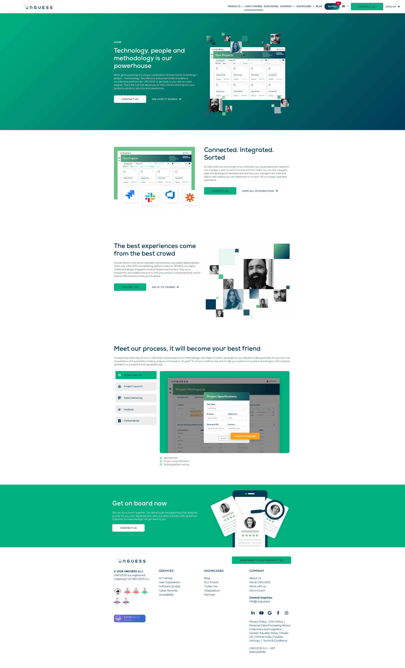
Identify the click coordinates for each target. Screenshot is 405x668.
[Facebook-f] (278, 613)
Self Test (332, 7)
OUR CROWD (271, 7)
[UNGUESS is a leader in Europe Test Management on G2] (117, 601)
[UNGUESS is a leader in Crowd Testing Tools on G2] (127, 592)
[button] (367, 6)
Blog (207, 578)
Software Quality (169, 586)
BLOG (319, 7)
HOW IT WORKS (253, 7)
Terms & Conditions (275, 640)
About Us (255, 578)
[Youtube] (261, 613)
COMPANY (286, 7)
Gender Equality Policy (263, 633)
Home (117, 42)
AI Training (165, 578)
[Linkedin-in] (253, 613)
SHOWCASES (303, 7)
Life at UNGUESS (260, 582)
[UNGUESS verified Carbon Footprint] (118, 592)
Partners (209, 594)
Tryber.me (210, 586)
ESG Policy (276, 621)
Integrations (211, 590)
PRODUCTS (234, 7)
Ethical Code (263, 636)
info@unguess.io (259, 601)
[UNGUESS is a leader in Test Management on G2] (136, 592)
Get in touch (257, 590)
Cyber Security (168, 590)
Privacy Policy (258, 621)
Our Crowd (211, 582)
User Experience (169, 582)
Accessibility (166, 594)
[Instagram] (286, 613)
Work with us (257, 586)
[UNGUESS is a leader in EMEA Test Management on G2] (126, 601)
